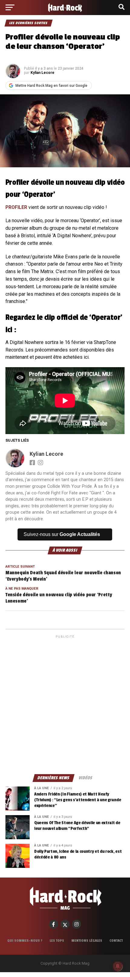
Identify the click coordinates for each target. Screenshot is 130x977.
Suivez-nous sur (62, 534)
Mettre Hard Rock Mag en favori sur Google (51, 86)
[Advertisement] (65, 704)
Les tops (57, 940)
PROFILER (16, 207)
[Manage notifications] (117, 966)
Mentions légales (86, 940)
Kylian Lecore (42, 73)
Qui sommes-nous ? (24, 940)
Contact (116, 940)
